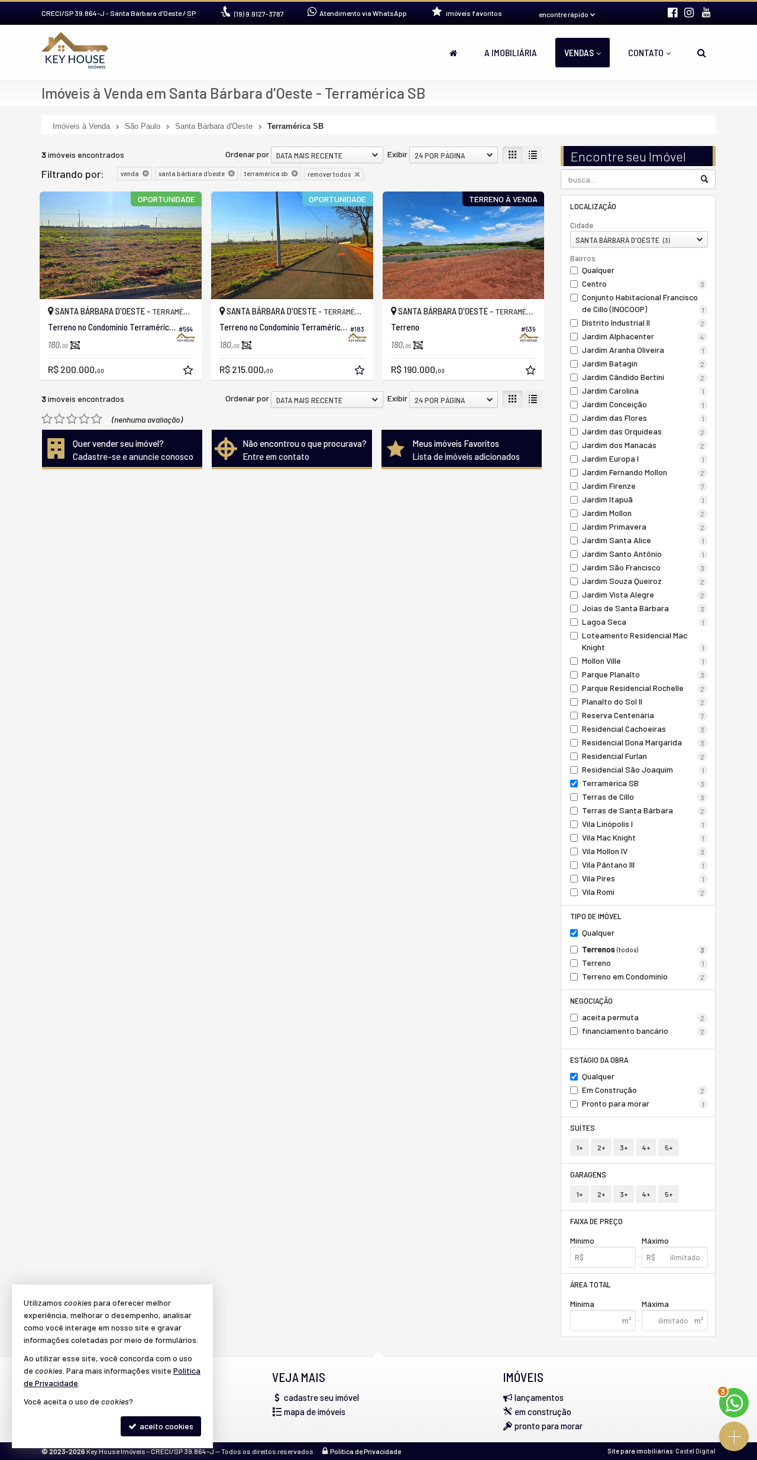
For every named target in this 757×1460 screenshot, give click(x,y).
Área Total (590, 1284)
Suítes (582, 1127)
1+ (580, 1147)
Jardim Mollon (643, 513)
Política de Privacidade (365, 1451)
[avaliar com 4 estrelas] (84, 419)
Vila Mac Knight (643, 837)
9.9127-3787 (259, 13)
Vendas (579, 52)
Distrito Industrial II (643, 322)
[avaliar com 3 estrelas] (71, 419)
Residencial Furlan (643, 756)
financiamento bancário (643, 1031)
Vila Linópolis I (643, 824)
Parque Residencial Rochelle (643, 688)
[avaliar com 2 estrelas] (59, 419)
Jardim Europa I (643, 458)
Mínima (582, 1304)
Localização (593, 206)
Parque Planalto (643, 674)
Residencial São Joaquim (643, 769)
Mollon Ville (643, 661)
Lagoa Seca (643, 622)
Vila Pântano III (643, 864)
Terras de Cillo (643, 796)
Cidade (581, 225)
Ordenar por (247, 154)
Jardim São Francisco (643, 567)
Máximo (655, 1240)
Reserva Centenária (643, 715)
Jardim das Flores (643, 418)
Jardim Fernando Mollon (643, 472)
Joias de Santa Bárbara (643, 608)
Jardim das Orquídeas (643, 431)
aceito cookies (165, 1426)
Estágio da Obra (599, 1060)
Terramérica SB (643, 783)
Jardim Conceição (643, 404)
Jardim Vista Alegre (643, 594)
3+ (623, 1147)
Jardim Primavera (643, 526)
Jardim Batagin (643, 363)
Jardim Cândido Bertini (643, 377)
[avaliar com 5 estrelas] (96, 419)
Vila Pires (643, 878)
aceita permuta (643, 1017)
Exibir (397, 154)
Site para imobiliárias (639, 1451)
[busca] (701, 52)
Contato (646, 52)
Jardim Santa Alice (643, 540)
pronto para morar (549, 1425)
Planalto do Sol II (643, 701)
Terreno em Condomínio (643, 976)
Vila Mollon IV (643, 851)
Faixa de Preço (596, 1221)
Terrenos (643, 949)
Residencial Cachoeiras (643, 728)
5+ (668, 1147)
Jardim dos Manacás (643, 445)
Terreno (643, 963)
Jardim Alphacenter (643, 336)
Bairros (583, 258)
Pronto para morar (643, 1103)
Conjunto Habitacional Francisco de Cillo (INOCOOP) (643, 303)
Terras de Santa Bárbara (643, 810)
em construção (543, 1411)
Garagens (588, 1174)
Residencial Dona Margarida (643, 742)
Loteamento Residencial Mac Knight (643, 641)
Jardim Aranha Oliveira (643, 350)
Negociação (591, 1000)
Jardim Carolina (643, 390)
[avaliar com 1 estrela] (47, 419)
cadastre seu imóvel (321, 1397)
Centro (643, 283)
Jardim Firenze (643, 486)
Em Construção (643, 1090)
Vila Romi (643, 892)
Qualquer (598, 270)
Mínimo (582, 1240)
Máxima (655, 1304)
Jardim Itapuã (643, 499)
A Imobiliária (510, 52)
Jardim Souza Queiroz (643, 581)
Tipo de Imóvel (596, 916)
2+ (601, 1147)
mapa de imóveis (314, 1411)
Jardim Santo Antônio (643, 554)
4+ (646, 1147)
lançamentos (539, 1397)
